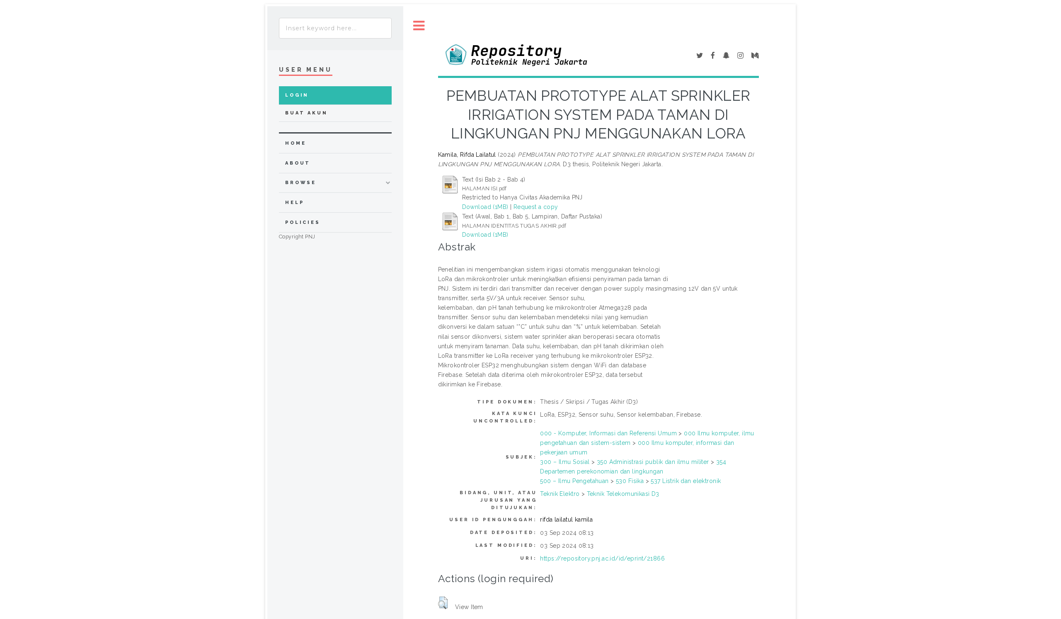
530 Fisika (630, 481)
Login (297, 95)
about (297, 163)
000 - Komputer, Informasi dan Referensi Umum (608, 433)
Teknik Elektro (559, 493)
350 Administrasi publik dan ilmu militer (653, 462)
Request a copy (536, 207)
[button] (443, 603)
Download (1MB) (485, 207)
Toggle (419, 26)
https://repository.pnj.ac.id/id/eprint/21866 (602, 558)
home (295, 143)
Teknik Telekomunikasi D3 (623, 493)
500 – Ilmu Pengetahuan (574, 481)
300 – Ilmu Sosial (564, 462)
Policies (302, 222)
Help (294, 202)
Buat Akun (306, 113)
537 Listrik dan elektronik (686, 481)
